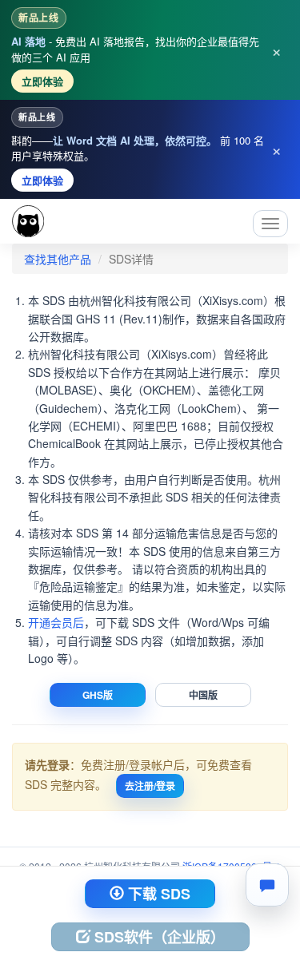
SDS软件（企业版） (157, 936)
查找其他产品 (57, 259)
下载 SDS (157, 893)
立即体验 (42, 81)
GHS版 (97, 695)
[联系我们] (267, 884)
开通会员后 (56, 622)
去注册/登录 (150, 786)
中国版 (203, 695)
